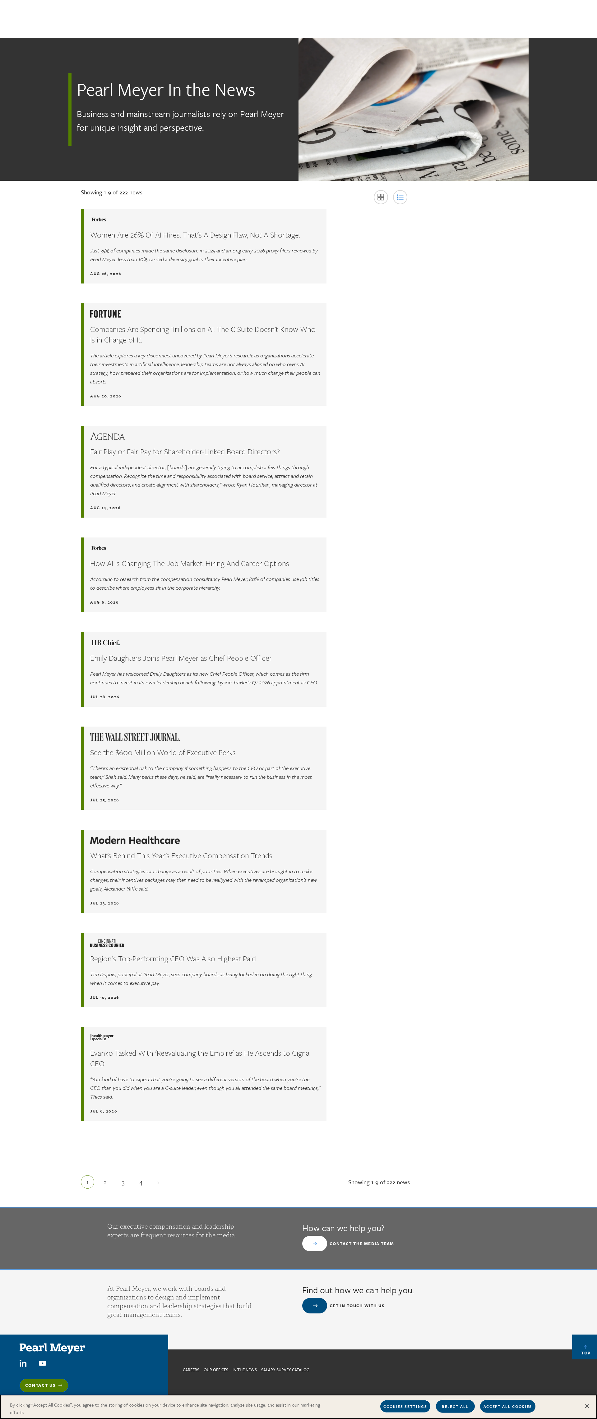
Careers (191, 1370)
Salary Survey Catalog (285, 1370)
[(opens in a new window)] (23, 1363)
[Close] (587, 1406)
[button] (381, 197)
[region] (298, 1407)
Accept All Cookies (508, 1406)
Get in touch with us (357, 1306)
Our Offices (216, 1370)
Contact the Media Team (362, 1243)
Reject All (455, 1406)
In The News (245, 1370)
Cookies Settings (405, 1406)
